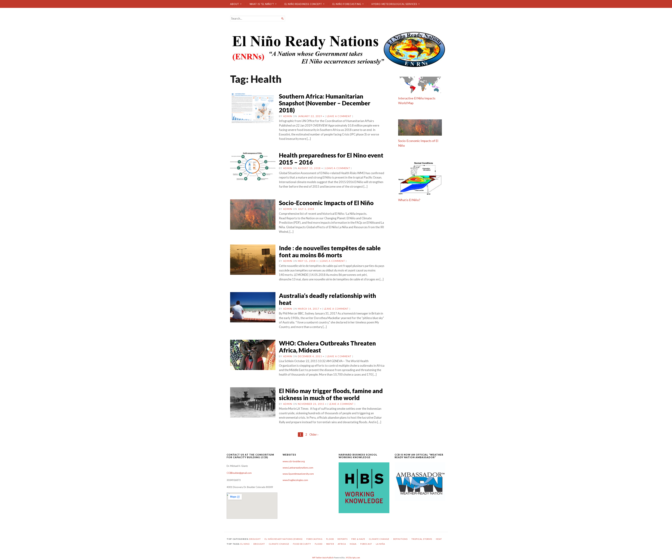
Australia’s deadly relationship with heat (327, 299)
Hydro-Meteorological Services (394, 4)
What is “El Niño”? (262, 4)
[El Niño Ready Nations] (336, 49)
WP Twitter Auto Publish (323, 557)
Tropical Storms (421, 539)
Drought (255, 539)
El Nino (245, 544)
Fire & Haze (358, 539)
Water (330, 544)
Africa (342, 544)
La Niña (380, 544)
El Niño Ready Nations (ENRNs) (284, 539)
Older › (313, 434)
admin (287, 116)
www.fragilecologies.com (295, 480)
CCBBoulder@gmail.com (239, 472)
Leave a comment (339, 116)
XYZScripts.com (353, 557)
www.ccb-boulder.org (294, 461)
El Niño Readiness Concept (303, 4)
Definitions (400, 539)
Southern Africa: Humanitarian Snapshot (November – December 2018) (324, 103)
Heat (439, 539)
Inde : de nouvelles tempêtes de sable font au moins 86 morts (330, 251)
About (234, 4)
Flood (330, 539)
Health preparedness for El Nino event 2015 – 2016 (331, 159)
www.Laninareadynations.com (298, 467)
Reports (343, 539)
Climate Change (379, 539)
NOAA (353, 544)
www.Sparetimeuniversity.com (298, 473)
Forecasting (314, 539)
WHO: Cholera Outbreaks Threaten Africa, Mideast (327, 347)
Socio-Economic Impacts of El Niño (326, 202)
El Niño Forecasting (346, 4)
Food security (302, 544)
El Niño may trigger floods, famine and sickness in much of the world (331, 394)
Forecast (366, 544)
